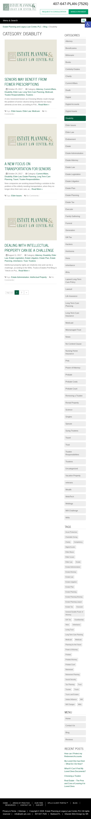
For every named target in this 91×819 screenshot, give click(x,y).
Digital (68, 97)
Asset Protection (71, 532)
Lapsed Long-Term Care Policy (73, 280)
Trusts (76, 689)
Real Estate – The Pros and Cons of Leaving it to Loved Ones (74, 783)
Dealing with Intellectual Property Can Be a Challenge (29, 247)
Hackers (69, 244)
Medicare (36, 111)
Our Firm (39, 803)
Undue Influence (71, 699)
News (68, 337)
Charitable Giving (71, 537)
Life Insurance (71, 296)
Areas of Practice (21, 803)
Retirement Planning (72, 674)
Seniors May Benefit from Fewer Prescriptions (26, 81)
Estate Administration (20, 277)
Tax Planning (70, 684)
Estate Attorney (72, 160)
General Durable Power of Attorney (74, 613)
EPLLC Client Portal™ (58, 803)
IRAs (68, 272)
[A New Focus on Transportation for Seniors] (31, 141)
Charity (69, 76)
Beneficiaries (71, 48)
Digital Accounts (72, 104)
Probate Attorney (71, 659)
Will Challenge (72, 511)
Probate (69, 375)
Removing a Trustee (74, 396)
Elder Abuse (70, 552)
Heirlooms (70, 251)
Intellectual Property (38, 277)
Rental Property (72, 403)
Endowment (71, 139)
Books (68, 62)
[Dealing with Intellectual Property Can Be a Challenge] (31, 223)
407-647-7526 (40, 814)
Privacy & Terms (9, 811)
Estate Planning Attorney (74, 597)
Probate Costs (71, 382)
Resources (10, 805)
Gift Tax (69, 237)
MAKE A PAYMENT (78, 12)
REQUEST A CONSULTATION (54, 12)
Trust (25, 261)
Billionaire (70, 55)
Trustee (68, 689)
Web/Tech (70, 497)
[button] (88, 24)
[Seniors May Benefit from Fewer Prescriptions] (31, 57)
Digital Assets (71, 111)
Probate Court (71, 389)
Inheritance (76, 625)
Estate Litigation (32, 258)
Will (81, 699)
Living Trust (70, 630)
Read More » (43, 105)
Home (68, 719)
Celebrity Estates (73, 69)
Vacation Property (73, 476)
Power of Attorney (73, 368)
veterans (69, 483)
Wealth (68, 490)
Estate (68, 146)
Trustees (29, 95)
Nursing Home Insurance (72, 352)
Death (68, 90)
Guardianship (79, 620)
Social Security (71, 679)
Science (69, 410)
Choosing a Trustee (72, 776)
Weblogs (69, 504)
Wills (68, 518)
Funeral (69, 223)
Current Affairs (50, 89)
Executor (69, 209)
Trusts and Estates (72, 694)
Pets (67, 361)
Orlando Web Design (72, 814)
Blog (67, 733)
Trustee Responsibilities (15, 95)
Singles (69, 417)
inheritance (18, 261)
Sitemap (22, 811)
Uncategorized (72, 469)
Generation (70, 230)
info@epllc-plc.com (22, 814)
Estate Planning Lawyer (74, 602)
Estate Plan (44, 258)
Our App (39, 805)
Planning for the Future (73, 644)
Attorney (39, 89)
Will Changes (70, 704)
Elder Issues (16, 111)
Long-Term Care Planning (74, 635)
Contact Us (70, 726)
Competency (78, 542)
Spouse (69, 424)
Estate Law (70, 167)
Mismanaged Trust (73, 330)
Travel (15, 179)
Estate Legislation (16, 258)
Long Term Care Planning (33, 92)
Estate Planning (29, 177)
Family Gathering (73, 216)
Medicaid (49, 92)
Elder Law (17, 92)
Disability (8, 92)
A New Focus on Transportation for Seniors (28, 166)
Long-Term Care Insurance (72, 314)
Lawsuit (69, 289)
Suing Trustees (72, 431)
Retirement (69, 669)
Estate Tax (70, 202)
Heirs (68, 258)
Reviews (69, 740)
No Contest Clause (74, 344)
